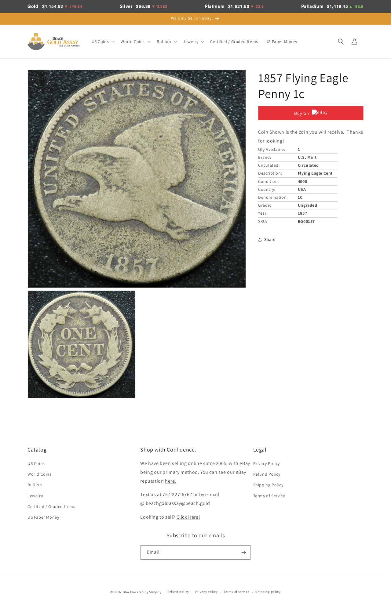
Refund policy (178, 592)
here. (170, 481)
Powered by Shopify (146, 592)
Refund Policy (266, 474)
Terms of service (236, 592)
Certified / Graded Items (51, 506)
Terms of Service (269, 496)
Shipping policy (268, 592)
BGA (126, 592)
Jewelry (35, 496)
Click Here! (188, 517)
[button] (102, 41)
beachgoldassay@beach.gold (178, 503)
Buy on (301, 113)
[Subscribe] (243, 552)
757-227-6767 (176, 494)
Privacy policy (206, 592)
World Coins (39, 474)
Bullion (34, 485)
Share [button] (270, 239)
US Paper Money (43, 517)
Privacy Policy (266, 463)
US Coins (36, 463)
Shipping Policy (268, 485)
